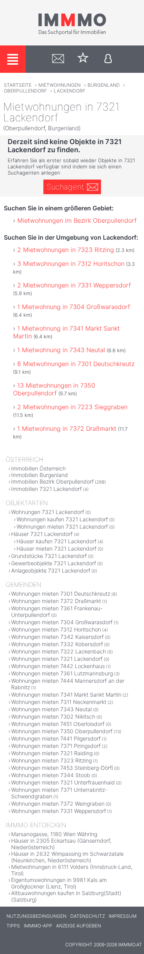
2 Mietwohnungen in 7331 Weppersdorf (74, 285)
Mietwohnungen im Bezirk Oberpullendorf (77, 220)
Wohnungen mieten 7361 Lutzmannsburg (62, 673)
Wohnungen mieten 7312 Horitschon (56, 629)
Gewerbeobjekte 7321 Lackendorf (53, 563)
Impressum (123, 916)
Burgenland (104, 85)
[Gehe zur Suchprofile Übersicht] (58, 59)
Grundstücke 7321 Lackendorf (49, 556)
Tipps (13, 926)
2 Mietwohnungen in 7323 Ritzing (65, 250)
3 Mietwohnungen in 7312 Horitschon (70, 263)
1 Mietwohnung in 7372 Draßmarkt (66, 428)
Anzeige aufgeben (78, 926)
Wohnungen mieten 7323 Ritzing (51, 760)
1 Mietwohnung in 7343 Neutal (61, 350)
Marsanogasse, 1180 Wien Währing (54, 834)
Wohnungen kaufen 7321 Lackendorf (62, 519)
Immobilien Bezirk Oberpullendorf (52, 481)
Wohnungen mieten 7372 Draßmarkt (56, 601)
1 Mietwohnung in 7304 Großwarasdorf (73, 307)
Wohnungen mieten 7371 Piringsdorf (56, 745)
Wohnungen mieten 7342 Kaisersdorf (57, 636)
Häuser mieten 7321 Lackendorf (56, 548)
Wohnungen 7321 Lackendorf (47, 512)
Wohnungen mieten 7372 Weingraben (57, 803)
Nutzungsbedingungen (36, 916)
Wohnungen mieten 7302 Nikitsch (53, 716)
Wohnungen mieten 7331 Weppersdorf (58, 811)
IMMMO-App (38, 926)
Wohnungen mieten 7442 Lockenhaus (58, 666)
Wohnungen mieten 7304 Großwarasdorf (62, 622)
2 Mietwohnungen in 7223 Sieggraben (72, 407)
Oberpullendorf (25, 91)
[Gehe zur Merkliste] (83, 59)
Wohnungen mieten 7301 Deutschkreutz (60, 593)
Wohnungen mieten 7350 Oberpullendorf (62, 731)
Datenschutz (87, 916)
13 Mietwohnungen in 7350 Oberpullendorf (54, 389)
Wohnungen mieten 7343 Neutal (51, 709)
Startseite (17, 85)
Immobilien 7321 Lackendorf (46, 488)
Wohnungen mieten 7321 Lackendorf (62, 526)
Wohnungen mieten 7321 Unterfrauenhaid (63, 782)
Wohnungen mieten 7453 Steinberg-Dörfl (62, 767)
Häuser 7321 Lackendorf (42, 534)
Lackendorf (69, 91)
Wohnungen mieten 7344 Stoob (50, 775)
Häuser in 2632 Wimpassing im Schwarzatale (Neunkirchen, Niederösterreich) (67, 856)
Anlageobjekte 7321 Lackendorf (50, 570)
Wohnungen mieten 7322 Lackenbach (58, 651)
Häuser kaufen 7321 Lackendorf (56, 541)
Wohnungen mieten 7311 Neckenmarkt (58, 702)
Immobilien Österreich (38, 468)
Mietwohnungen (59, 85)
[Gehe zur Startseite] (72, 33)
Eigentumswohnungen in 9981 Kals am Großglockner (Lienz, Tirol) (59, 883)
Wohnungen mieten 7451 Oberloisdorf (57, 724)
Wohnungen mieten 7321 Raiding (52, 753)
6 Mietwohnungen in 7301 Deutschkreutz (75, 364)
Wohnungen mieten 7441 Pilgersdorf (56, 738)
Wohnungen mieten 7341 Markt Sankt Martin (66, 694)
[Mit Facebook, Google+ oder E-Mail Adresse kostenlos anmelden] (108, 59)
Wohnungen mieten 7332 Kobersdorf (57, 644)
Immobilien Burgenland (39, 475)
